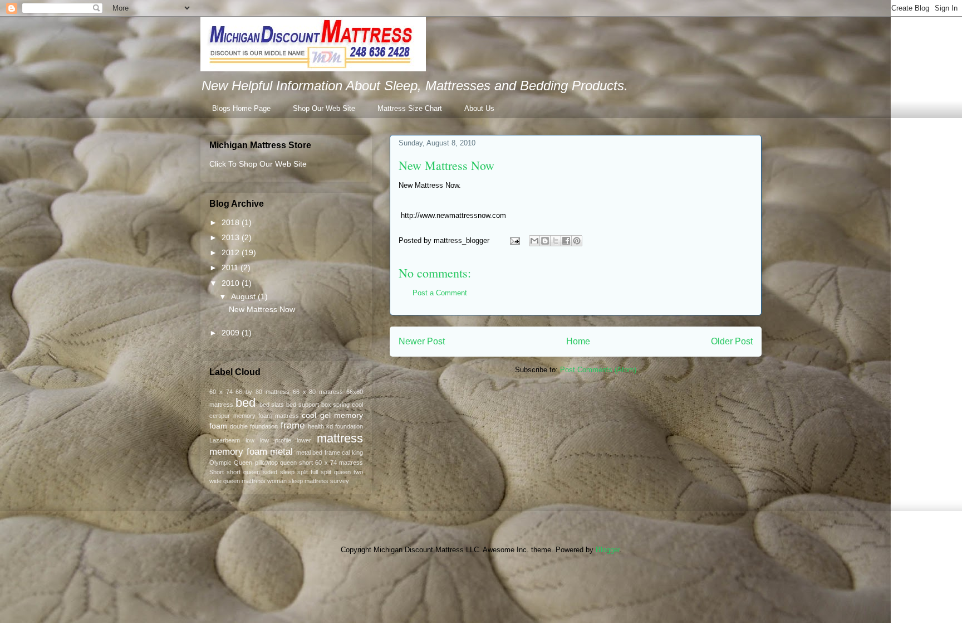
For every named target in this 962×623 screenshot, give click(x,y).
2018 (232, 222)
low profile (275, 440)
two (358, 472)
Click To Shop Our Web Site (258, 163)
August (244, 296)
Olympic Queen (230, 462)
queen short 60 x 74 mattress (321, 462)
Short (216, 472)
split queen (336, 472)
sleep (287, 472)
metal (281, 451)
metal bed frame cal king (329, 452)
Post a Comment (440, 293)
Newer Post (422, 341)
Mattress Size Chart (409, 108)
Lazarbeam (224, 440)
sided (270, 472)
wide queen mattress (237, 481)
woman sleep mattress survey (308, 481)
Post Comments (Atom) (598, 370)
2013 (232, 237)
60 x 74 (221, 391)
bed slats (271, 404)
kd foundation (344, 426)
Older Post (732, 341)
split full (307, 472)
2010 (232, 283)
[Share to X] (555, 240)
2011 (231, 267)
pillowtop (266, 462)
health (316, 426)
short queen (243, 472)
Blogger (608, 550)
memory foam (238, 451)
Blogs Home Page (241, 108)
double (239, 426)
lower (304, 440)
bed (245, 403)
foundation (264, 426)
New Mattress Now (446, 165)
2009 (232, 332)
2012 (232, 252)
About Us (479, 108)
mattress (340, 438)
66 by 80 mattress (262, 391)
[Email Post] (514, 240)
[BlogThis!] (545, 240)
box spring (335, 404)
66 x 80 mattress (318, 391)
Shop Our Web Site (324, 108)
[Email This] (534, 240)
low (250, 440)
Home (578, 341)
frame (293, 425)
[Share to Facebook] (566, 240)
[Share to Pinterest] (576, 240)
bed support (302, 404)
